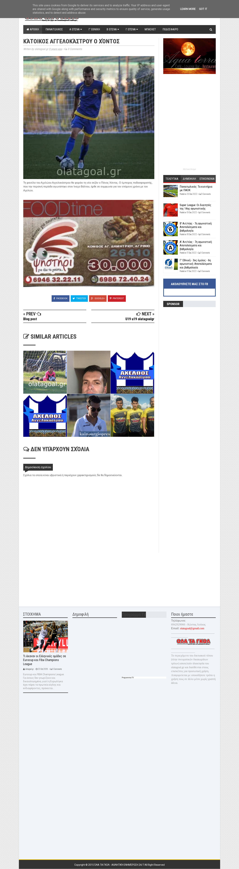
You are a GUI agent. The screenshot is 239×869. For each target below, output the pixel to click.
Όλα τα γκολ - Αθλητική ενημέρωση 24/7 (119, 864)
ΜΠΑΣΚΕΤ (150, 29)
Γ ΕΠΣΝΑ (131, 29)
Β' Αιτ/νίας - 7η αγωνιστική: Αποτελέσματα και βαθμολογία (196, 227)
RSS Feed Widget (189, 169)
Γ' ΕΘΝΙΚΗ (94, 29)
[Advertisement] (49, 577)
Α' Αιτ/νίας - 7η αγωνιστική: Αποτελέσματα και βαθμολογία (196, 245)
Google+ (99, 298)
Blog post (30, 319)
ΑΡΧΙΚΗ (34, 29)
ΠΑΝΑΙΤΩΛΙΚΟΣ (54, 29)
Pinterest (118, 298)
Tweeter (81, 298)
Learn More (188, 9)
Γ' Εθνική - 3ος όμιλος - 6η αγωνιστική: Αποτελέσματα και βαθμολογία (196, 263)
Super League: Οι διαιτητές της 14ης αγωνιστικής (195, 206)
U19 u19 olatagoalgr (139, 319)
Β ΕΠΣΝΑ (112, 29)
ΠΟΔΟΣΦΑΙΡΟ (170, 29)
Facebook (62, 298)
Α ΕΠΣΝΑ (74, 29)
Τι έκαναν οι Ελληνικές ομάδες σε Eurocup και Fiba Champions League (44, 660)
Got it (203, 9)
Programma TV (128, 678)
